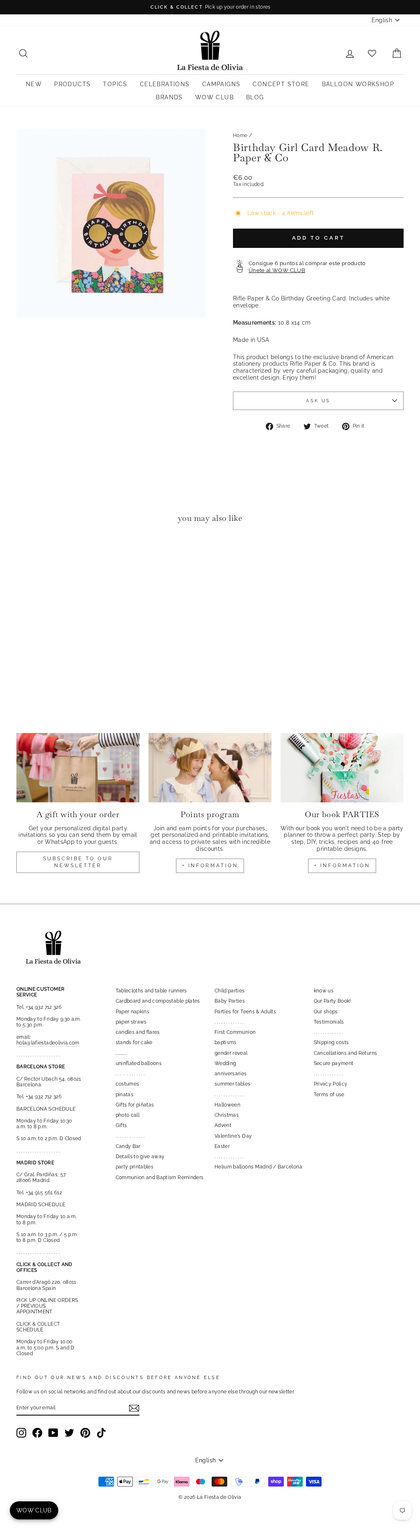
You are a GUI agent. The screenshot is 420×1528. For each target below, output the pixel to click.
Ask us (318, 400)
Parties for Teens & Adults (245, 1012)
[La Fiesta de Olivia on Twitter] (69, 1433)
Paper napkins (133, 1012)
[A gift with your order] (77, 767)
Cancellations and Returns (345, 1053)
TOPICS (115, 84)
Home (240, 135)
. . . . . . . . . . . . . (130, 1074)
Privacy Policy (331, 1084)
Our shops (326, 1012)
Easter (222, 1146)
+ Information (342, 865)
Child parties (230, 991)
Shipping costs (331, 1042)
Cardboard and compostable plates (158, 1001)
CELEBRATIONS (165, 84)
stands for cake (134, 1042)
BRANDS (169, 97)
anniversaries (231, 1074)
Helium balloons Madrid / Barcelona (258, 1167)
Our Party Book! (332, 1001)
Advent (223, 1125)
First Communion (235, 1032)
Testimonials (329, 1022)
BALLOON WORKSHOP (358, 84)
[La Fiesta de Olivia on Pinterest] (85, 1433)
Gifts (121, 1125)
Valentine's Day (233, 1136)
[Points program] (210, 767)
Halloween (227, 1105)
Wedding (225, 1063)
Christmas (227, 1115)
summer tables (233, 1084)
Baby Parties (230, 1001)
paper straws (131, 1022)
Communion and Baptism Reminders (160, 1177)
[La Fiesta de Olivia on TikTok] (101, 1433)
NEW (34, 84)
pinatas (124, 1094)
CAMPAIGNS (221, 84)
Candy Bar (128, 1146)
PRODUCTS (72, 84)
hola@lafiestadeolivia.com (48, 1043)
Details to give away (140, 1156)
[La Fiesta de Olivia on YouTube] (53, 1433)
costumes (127, 1084)
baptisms (226, 1042)
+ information (210, 865)
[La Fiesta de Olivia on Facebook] (37, 1433)
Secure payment (334, 1063)
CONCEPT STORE (281, 84)
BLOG (255, 97)
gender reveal (231, 1053)
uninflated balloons (139, 1063)
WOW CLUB (214, 97)
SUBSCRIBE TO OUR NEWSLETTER (78, 862)
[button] (24, 554)
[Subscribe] (134, 1408)
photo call (128, 1115)
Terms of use (329, 1094)
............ (121, 1053)
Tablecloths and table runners (151, 991)
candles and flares (138, 1032)
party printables (135, 1167)
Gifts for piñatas (135, 1105)
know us (323, 991)
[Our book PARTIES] (342, 767)
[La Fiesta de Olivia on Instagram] (21, 1433)
